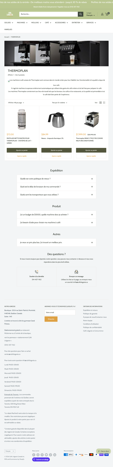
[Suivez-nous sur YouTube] (46, 454)
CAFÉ (47, 23)
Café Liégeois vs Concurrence (93, 331)
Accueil (6, 37)
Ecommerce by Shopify (17, 459)
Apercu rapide (21, 156)
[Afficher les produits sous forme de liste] (104, 103)
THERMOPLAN (15, 37)
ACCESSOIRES (60, 23)
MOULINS (35, 23)
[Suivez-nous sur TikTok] (50, 454)
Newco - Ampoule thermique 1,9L (52, 138)
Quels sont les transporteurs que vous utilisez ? (39, 194)
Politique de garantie (90, 314)
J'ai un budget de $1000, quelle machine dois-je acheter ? (44, 214)
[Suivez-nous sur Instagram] (38, 454)
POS (5, 459)
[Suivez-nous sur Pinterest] (42, 454)
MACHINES (21, 23)
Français (8, 451)
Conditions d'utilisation (91, 324)
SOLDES (7, 23)
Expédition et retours (90, 310)
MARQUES (8, 29)
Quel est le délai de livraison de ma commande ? (40, 186)
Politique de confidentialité (92, 327)
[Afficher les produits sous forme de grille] (101, 103)
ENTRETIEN (76, 23)
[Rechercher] (80, 14)
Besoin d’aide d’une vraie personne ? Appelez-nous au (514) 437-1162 (56, 7)
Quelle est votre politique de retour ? (35, 178)
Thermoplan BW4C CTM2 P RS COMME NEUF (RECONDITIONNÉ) (89, 139)
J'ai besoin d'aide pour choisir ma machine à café (40, 222)
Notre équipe (87, 321)
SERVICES (90, 23)
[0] (106, 14)
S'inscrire (51, 319)
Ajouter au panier (22, 150)
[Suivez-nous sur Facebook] (33, 454)
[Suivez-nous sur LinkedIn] (54, 454)
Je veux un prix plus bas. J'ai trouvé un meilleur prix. (41, 242)
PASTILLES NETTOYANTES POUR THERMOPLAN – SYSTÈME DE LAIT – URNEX (19, 140)
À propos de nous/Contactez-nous (95, 317)
